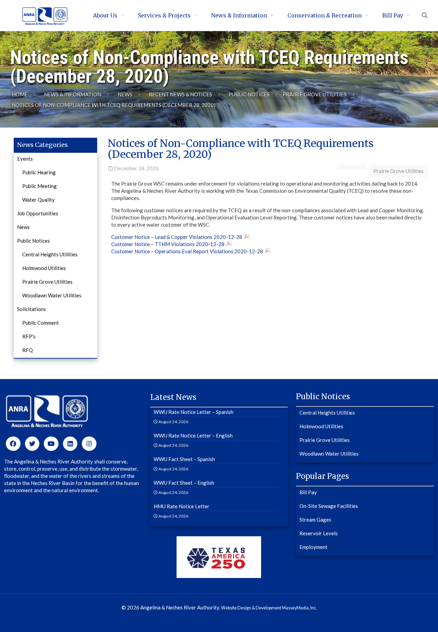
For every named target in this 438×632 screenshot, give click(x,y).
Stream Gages (315, 519)
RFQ (27, 350)
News (125, 94)
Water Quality (38, 200)
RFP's (29, 336)
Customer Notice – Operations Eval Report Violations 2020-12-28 (187, 251)
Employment (313, 547)
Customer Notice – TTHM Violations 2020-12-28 (167, 244)
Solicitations (31, 309)
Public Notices (249, 94)
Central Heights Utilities (50, 254)
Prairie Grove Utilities (315, 94)
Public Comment (40, 323)
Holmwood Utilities (44, 268)
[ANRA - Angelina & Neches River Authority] (44, 15)
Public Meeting (39, 186)
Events (25, 159)
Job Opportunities (37, 213)
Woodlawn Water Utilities (51, 295)
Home (20, 94)
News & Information (72, 94)
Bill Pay (308, 492)
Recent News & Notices (180, 94)
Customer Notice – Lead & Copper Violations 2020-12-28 (176, 237)
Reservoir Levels (318, 533)
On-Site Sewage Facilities (328, 506)
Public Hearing (39, 172)
